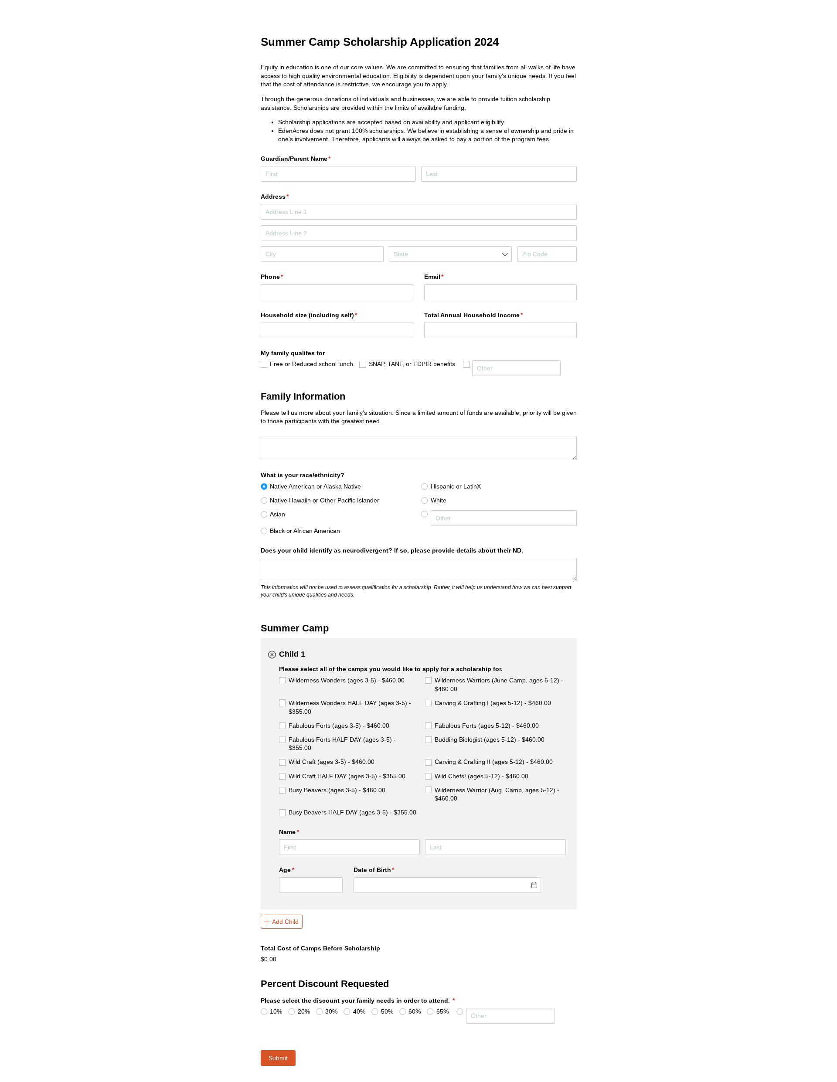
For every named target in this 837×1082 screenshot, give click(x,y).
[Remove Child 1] (272, 655)
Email (447, 276)
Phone (285, 276)
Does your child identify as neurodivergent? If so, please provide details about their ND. (393, 550)
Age (299, 869)
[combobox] (450, 254)
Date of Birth (387, 869)
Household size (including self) (322, 315)
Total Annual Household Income (486, 315)
